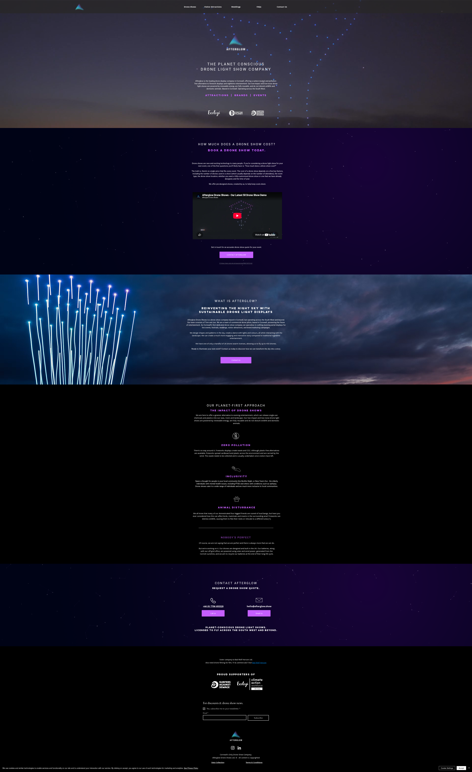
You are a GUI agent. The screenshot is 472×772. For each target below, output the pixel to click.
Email (205, 713)
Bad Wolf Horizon (259, 662)
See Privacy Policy (191, 768)
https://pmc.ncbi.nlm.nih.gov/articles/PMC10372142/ (236, 263)
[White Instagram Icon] (232, 747)
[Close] (469, 768)
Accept (461, 768)
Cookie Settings (447, 768)
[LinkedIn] (239, 747)
